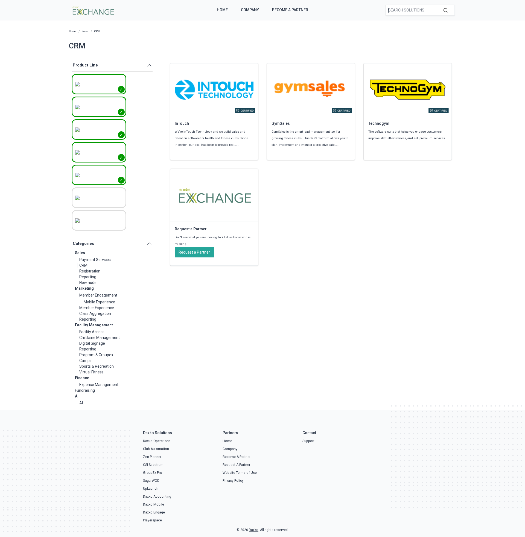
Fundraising (85, 390)
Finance (82, 378)
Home (222, 10)
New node (88, 282)
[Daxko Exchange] (92, 10)
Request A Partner (236, 465)
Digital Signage (92, 343)
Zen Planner (152, 457)
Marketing (84, 288)
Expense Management (98, 384)
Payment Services (95, 259)
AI (76, 396)
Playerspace (152, 520)
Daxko (253, 530)
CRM (83, 265)
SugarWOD (151, 481)
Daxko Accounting (157, 496)
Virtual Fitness (91, 372)
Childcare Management (99, 337)
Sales (80, 253)
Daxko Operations (157, 441)
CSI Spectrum (153, 465)
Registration (89, 271)
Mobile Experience (99, 302)
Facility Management (94, 325)
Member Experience (96, 308)
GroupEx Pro (152, 473)
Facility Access (91, 332)
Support (308, 441)
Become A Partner (290, 10)
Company (250, 10)
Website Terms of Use (240, 473)
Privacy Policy (233, 481)
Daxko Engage (154, 512)
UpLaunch (150, 488)
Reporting (87, 277)
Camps (85, 360)
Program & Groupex (96, 355)
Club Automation (156, 449)
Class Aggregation (95, 313)
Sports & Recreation (96, 366)
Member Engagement (98, 295)
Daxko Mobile (153, 504)
